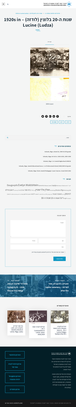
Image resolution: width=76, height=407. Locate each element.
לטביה (40, 194)
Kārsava (46, 185)
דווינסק (68, 193)
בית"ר (32, 190)
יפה (46, 194)
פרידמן (19, 194)
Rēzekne (58, 190)
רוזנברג (69, 198)
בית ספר (27, 190)
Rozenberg (52, 190)
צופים (16, 194)
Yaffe (70, 190)
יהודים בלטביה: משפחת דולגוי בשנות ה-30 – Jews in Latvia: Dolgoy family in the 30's (59, 330)
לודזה (68, 122)
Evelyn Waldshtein (28, 185)
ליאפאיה (37, 194)
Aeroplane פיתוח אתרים (14, 403)
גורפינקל (15, 190)
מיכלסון (26, 194)
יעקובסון (49, 194)
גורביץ (22, 190)
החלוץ (63, 194)
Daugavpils (12, 185)
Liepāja (54, 185)
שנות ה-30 (46, 198)
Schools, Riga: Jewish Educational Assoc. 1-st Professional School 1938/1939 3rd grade (45, 166)
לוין (42, 194)
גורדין (19, 190)
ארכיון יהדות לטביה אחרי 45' (14, 365)
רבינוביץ (9, 194)
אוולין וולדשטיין (42, 189)
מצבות (22, 194)
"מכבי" (69, 185)
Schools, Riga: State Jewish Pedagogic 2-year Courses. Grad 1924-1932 (49, 171)
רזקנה (65, 198)
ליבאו (33, 194)
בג (34, 190)
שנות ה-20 (54, 122)
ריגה (62, 198)
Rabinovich (65, 185)
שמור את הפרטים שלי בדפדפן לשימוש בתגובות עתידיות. (48, 252)
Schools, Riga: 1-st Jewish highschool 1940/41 (57, 161)
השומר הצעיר (57, 194)
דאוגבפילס (9, 190)
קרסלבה (13, 194)
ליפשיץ (29, 194)
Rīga (62, 190)
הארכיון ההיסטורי (15, 355)
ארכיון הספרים (15, 389)
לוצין (61, 122)
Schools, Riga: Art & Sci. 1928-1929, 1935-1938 (57, 156)
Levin (50, 185)
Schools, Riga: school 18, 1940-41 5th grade (58, 151)
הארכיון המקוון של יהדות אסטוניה (15, 378)
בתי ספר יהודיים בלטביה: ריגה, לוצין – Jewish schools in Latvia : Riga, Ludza (16, 329)
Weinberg (66, 190)
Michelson (59, 185)
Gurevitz (41, 185)
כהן (44, 194)
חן (51, 194)
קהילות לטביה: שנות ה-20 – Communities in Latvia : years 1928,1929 (38, 330)
